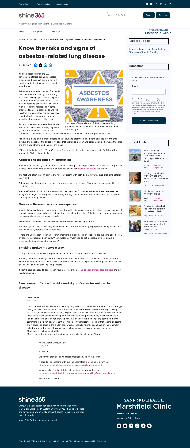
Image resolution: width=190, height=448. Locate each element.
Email (135, 86)
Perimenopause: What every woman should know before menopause (156, 225)
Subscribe (163, 15)
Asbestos (133, 49)
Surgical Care (158, 168)
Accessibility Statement (96, 441)
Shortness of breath (139, 52)
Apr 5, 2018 (31, 300)
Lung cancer (145, 49)
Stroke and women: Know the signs (154, 192)
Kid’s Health (159, 186)
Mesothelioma (159, 49)
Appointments (62, 4)
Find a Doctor (24, 4)
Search (149, 15)
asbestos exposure (87, 168)
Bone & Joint (158, 165)
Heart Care (159, 216)
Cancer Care (35, 39)
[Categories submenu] (43, 31)
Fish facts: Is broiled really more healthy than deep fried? (154, 209)
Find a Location (43, 4)
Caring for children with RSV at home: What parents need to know (156, 177)
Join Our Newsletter (149, 120)
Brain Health (157, 198)
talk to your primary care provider (96, 270)
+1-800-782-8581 (127, 413)
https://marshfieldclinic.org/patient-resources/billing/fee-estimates (71, 365)
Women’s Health (158, 201)
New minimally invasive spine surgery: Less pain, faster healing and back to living (156, 155)
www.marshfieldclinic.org (128, 418)
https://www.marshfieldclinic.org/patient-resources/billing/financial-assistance (77, 373)
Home (22, 39)
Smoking (154, 52)
